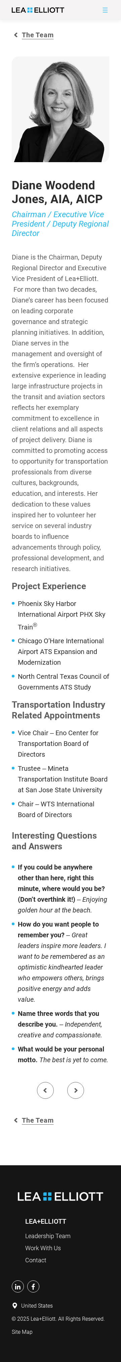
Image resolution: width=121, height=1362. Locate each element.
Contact (35, 1260)
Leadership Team (48, 1235)
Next (75, 1090)
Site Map (22, 1332)
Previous (45, 1090)
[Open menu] (105, 10)
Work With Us (43, 1248)
